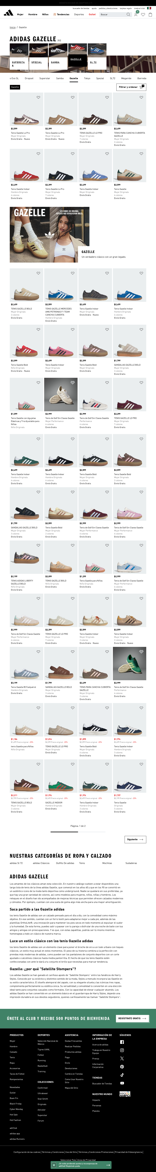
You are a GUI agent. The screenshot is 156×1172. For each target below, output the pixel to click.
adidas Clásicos (41, 863)
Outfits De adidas (65, 863)
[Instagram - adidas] (133, 1051)
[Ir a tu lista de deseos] (143, 14)
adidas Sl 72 (16, 863)
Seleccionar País (68, 1160)
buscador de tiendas (81, 8)
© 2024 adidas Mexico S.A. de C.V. (78, 1168)
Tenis (82, 863)
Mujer (20, 14)
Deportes (79, 14)
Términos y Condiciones (53, 1152)
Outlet (92, 14)
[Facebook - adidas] (133, 1042)
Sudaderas (131, 863)
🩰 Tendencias (61, 14)
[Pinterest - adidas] (133, 1067)
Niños (45, 14)
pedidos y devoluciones (108, 8)
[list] (78, 78)
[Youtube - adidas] (133, 1083)
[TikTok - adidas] (133, 1075)
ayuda (94, 8)
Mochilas (107, 863)
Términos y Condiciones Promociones (95, 1152)
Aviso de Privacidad (86, 1160)
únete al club (139, 8)
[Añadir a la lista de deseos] (38, 98)
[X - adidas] (133, 1059)
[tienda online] (8, 13)
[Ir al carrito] (150, 14)
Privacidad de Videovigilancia (128, 1152)
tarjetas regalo (126, 8)
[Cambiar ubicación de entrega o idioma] (149, 8)
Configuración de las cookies (27, 1152)
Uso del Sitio (71, 1152)
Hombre (32, 14)
